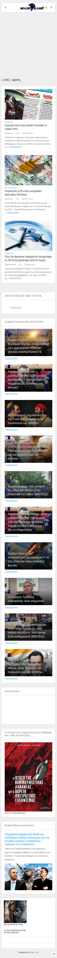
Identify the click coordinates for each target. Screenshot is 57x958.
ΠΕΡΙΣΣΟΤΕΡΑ (15, 147)
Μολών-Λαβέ (16, 308)
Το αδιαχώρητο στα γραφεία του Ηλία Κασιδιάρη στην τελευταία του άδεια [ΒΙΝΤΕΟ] (27, 490)
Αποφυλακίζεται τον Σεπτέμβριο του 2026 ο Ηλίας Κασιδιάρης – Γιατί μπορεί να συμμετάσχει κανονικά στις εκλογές (27, 379)
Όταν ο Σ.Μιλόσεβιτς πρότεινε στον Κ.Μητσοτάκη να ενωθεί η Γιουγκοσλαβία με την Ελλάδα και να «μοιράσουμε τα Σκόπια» (28, 450)
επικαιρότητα (9, 122)
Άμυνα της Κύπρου (11, 187)
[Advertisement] (28, 45)
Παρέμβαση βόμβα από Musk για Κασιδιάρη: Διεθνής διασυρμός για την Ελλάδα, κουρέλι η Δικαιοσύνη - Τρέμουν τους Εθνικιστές (27, 839)
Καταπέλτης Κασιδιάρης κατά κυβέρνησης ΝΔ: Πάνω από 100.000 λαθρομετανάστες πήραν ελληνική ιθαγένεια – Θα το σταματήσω (27, 522)
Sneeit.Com (33, 952)
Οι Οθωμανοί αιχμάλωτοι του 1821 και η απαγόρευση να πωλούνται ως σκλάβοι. (27, 419)
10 (9, 655)
